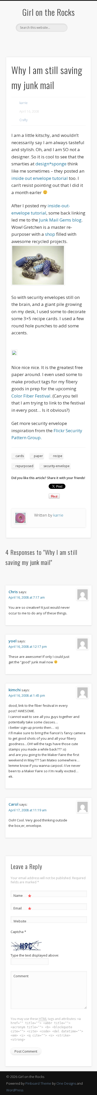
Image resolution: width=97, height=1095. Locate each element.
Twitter (37, 40)
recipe (57, 456)
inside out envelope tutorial (39, 178)
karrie (23, 103)
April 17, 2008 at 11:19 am (28, 810)
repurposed (24, 466)
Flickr (58, 40)
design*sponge (50, 164)
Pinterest (48, 40)
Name (22, 896)
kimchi (15, 689)
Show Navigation (78, 46)
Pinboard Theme (38, 1083)
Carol (13, 804)
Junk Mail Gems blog (60, 220)
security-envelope (56, 466)
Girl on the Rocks (48, 12)
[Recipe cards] (14, 354)
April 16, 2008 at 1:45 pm (27, 695)
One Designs (66, 1083)
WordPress (14, 1090)
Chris (13, 591)
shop (50, 234)
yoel (13, 640)
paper (38, 456)
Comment (20, 976)
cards (20, 456)
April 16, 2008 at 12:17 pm (28, 646)
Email (22, 909)
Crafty (23, 120)
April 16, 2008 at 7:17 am (27, 597)
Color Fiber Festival (30, 396)
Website (19, 921)
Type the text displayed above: (35, 955)
